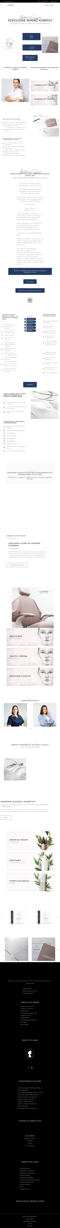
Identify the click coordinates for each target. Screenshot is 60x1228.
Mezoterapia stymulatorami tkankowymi (28, 1094)
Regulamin (30, 1141)
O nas (30, 1223)
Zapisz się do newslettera (30, 1201)
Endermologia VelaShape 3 (27, 1177)
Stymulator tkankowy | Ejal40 (26, 1101)
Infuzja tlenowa (25, 1011)
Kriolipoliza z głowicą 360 (27, 1171)
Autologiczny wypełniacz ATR (29, 1013)
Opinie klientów (27, 988)
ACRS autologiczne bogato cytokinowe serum (30, 1092)
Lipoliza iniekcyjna (25, 1175)
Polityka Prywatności (30, 1138)
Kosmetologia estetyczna (27, 1006)
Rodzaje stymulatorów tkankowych (27, 1097)
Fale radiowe (24, 1022)
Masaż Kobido (24, 1024)
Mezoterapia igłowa (30, 1081)
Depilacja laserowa (25, 1168)
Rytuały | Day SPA (24, 1189)
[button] (31, 36)
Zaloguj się (53, 1)
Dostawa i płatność (30, 1221)
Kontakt (30, 1143)
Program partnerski (28, 993)
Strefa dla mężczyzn (30, 1121)
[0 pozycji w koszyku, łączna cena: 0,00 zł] (44, 5)
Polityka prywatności (30, 1216)
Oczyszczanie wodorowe (27, 1008)
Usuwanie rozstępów (25, 1184)
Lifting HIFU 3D (25, 1017)
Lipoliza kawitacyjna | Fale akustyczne (30, 1180)
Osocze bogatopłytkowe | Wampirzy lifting (29, 1088)
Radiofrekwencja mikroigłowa (29, 1020)
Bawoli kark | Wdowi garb (27, 1182)
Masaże (22, 1186)
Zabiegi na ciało (30, 1162)
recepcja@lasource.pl (8, 1)
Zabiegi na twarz (30, 1002)
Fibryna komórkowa (23, 1090)
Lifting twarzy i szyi (26, 1015)
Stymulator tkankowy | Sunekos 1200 (27, 1104)
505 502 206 (44, 1)
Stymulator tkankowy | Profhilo (26, 1099)
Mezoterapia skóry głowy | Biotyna (27, 1108)
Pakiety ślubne (30, 1040)
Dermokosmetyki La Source (30, 991)
